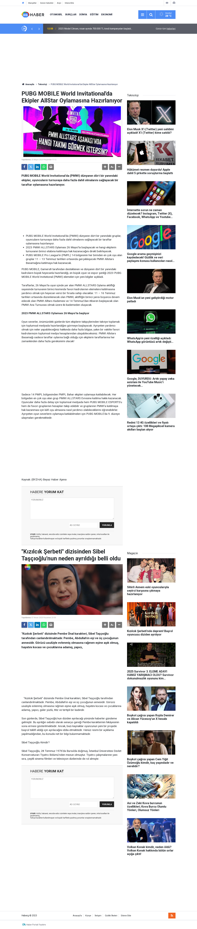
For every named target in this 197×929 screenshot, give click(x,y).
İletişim (98, 915)
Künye (88, 915)
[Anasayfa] (23, 3)
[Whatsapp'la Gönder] (44, 167)
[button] (105, 167)
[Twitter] (31, 167)
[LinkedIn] (37, 167)
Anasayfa (29, 84)
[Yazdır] (51, 167)
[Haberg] (32, 14)
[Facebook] (24, 167)
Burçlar (70, 14)
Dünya (83, 14)
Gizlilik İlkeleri (111, 915)
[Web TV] (167, 2)
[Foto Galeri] (174, 2)
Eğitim (94, 14)
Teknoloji (42, 84)
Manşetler (32, 3)
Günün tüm (166, 28)
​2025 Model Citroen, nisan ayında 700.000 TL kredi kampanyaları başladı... (95, 28)
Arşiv (59, 3)
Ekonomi (106, 14)
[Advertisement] (98, 58)
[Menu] (142, 14)
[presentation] (31, 28)
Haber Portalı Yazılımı (36, 925)
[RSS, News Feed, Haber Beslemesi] (172, 915)
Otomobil (56, 14)
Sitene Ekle (69, 3)
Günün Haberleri (46, 3)
